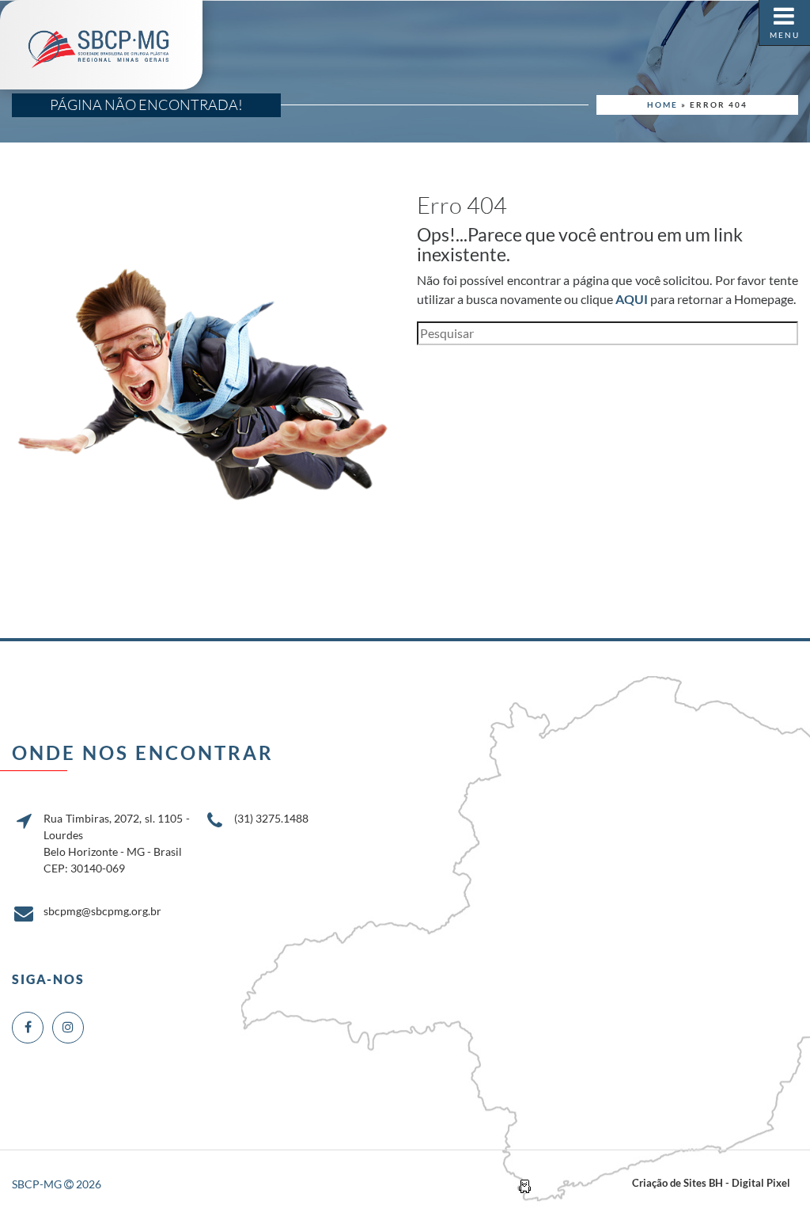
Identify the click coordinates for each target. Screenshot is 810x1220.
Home (662, 104)
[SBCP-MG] (101, 45)
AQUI (631, 298)
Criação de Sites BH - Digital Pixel (711, 1182)
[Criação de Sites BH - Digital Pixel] (525, 1184)
